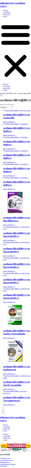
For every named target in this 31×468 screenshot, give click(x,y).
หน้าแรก (5, 10)
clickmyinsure (3, 466)
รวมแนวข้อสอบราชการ (6, 460)
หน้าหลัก (2, 93)
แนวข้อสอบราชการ (5, 458)
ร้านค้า (5, 16)
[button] (15, 50)
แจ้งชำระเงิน (6, 14)
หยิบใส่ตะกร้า (11, 122)
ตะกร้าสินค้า (6, 12)
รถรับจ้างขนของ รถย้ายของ (7, 464)
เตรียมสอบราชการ (5, 462)
